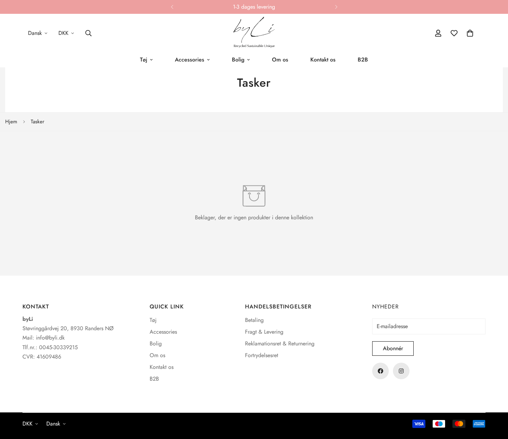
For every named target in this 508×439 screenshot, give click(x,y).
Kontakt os (323, 60)
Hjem (11, 121)
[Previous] (172, 7)
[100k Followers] (401, 371)
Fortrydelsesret (261, 355)
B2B (363, 60)
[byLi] (254, 33)
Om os (280, 60)
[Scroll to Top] (494, 401)
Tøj (143, 60)
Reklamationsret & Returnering (279, 343)
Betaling (254, 320)
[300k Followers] (380, 371)
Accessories (189, 60)
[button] (470, 33)
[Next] (336, 7)
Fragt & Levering (264, 332)
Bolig (238, 60)
